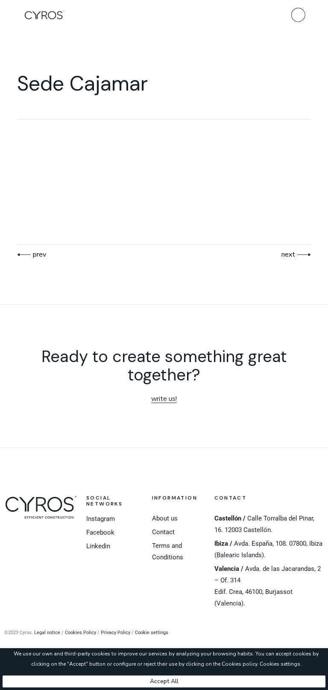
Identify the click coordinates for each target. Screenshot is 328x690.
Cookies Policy (80, 632)
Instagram (100, 519)
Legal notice (47, 632)
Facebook (100, 532)
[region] (164, 669)
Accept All (164, 681)
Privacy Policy (115, 632)
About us (165, 518)
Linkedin (98, 546)
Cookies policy (239, 664)
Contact (163, 532)
